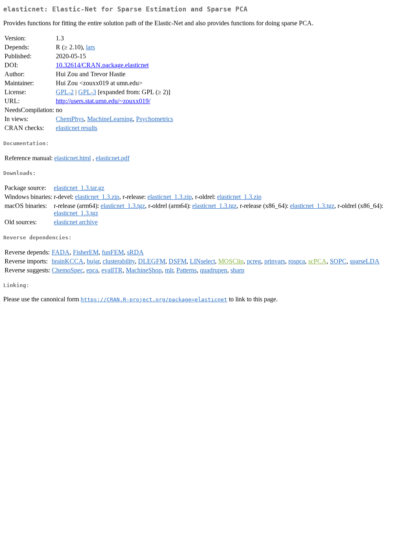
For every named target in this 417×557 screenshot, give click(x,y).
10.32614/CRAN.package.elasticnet (102, 65)
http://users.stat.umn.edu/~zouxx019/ (103, 100)
